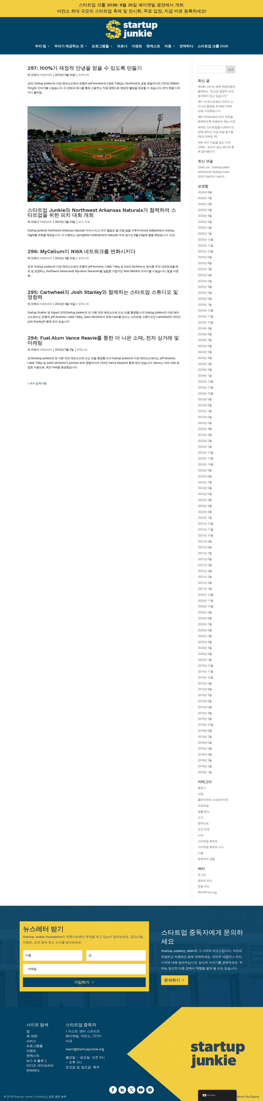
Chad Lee (204, 167)
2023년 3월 (205, 434)
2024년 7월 (205, 340)
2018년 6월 (205, 742)
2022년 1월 (205, 517)
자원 (167, 46)
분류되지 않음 (206, 859)
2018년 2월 (205, 766)
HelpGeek (46, 74)
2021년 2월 (205, 582)
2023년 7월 (205, 411)
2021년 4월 (205, 571)
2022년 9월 (205, 470)
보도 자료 (84, 222)
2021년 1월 (205, 588)
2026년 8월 (205, 192)
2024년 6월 (205, 346)
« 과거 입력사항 (37, 383)
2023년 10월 (205, 393)
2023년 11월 (205, 387)
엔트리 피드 (205, 880)
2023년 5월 (205, 423)
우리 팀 (40, 46)
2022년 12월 (205, 452)
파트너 (122, 46)
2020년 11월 (205, 600)
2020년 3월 (205, 648)
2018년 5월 (205, 748)
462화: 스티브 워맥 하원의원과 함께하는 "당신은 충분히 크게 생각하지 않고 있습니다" (216, 91)
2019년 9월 (205, 683)
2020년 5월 (205, 636)
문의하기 (172, 980)
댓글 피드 (203, 886)
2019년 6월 (205, 701)
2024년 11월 (205, 316)
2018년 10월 (205, 724)
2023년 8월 (205, 405)
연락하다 (186, 46)
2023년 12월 (205, 381)
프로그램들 (100, 46)
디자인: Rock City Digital (243, 1096)
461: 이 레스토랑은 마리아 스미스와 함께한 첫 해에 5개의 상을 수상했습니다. (215, 106)
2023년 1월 (205, 446)
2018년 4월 (205, 754)
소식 (200, 817)
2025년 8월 (205, 263)
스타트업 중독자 (208, 841)
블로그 (202, 787)
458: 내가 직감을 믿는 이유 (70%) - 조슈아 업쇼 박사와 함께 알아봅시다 (216, 146)
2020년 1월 (205, 659)
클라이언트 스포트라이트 (213, 799)
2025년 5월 (205, 281)
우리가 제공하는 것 (69, 46)
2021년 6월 (205, 559)
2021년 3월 (205, 576)
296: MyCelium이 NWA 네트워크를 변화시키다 (82, 251)
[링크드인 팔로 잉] (122, 1090)
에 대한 (31, 1036)
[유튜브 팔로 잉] (141, 1090)
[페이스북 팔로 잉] (113, 1090)
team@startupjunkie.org (85, 1049)
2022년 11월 (205, 458)
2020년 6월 (205, 630)
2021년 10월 (205, 535)
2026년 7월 (205, 198)
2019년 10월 (205, 677)
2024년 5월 (205, 352)
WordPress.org (207, 892)
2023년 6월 (205, 417)
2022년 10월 (205, 464)
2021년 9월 (205, 541)
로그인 (202, 874)
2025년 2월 (205, 298)
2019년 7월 (205, 695)
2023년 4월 (205, 428)
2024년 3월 (205, 364)
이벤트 (137, 46)
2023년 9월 (205, 399)
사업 (200, 793)
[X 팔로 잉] (131, 1090)
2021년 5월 (205, 565)
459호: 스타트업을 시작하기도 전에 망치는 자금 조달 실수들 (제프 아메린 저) (216, 131)
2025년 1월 (205, 304)
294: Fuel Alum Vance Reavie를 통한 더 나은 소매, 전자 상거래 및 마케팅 (103, 340)
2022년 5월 (205, 494)
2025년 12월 (205, 239)
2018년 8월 (205, 730)
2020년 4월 (205, 642)
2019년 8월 (205, 689)
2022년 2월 (205, 512)
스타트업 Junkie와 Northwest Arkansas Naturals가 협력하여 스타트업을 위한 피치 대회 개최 (102, 212)
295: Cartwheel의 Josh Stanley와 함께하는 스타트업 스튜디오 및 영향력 (103, 294)
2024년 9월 (205, 328)
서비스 (31, 1041)
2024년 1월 (205, 375)
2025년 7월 (205, 269)
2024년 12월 (205, 310)
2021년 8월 (205, 547)
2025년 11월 (205, 245)
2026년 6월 (205, 204)
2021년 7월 (205, 553)
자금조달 (203, 805)
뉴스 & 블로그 (36, 1061)
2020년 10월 (205, 606)
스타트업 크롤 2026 (213, 46)
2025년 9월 (205, 257)
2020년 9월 (205, 612)
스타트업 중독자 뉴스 (211, 847)
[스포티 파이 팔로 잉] (150, 1090)
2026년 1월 (205, 233)
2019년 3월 (205, 718)
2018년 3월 (205, 760)
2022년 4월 (205, 500)
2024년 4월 (205, 358)
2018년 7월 (205, 736)
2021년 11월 (205, 529)
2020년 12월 (205, 594)
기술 (200, 853)
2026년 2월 (205, 227)
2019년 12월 (205, 665)
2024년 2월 (205, 369)
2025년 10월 (205, 251)
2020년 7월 (205, 624)
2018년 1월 (205, 772)
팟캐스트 (153, 46)
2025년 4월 (205, 286)
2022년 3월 (205, 506)
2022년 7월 (205, 482)
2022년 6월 (205, 488)
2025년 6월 (205, 275)
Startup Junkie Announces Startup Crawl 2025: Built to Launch (213, 171)
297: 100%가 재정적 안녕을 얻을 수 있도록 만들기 (85, 68)
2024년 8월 (205, 334)
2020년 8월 (205, 618)
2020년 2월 (205, 654)
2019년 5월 (205, 707)
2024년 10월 (205, 322)
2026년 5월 (205, 210)
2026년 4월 (205, 216)
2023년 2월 (205, 440)
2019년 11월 (205, 671)
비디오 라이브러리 (40, 1065)
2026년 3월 (205, 222)
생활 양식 (203, 811)
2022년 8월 (205, 476)
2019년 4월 (205, 713)
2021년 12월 (205, 523)
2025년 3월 (205, 292)
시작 (200, 835)
